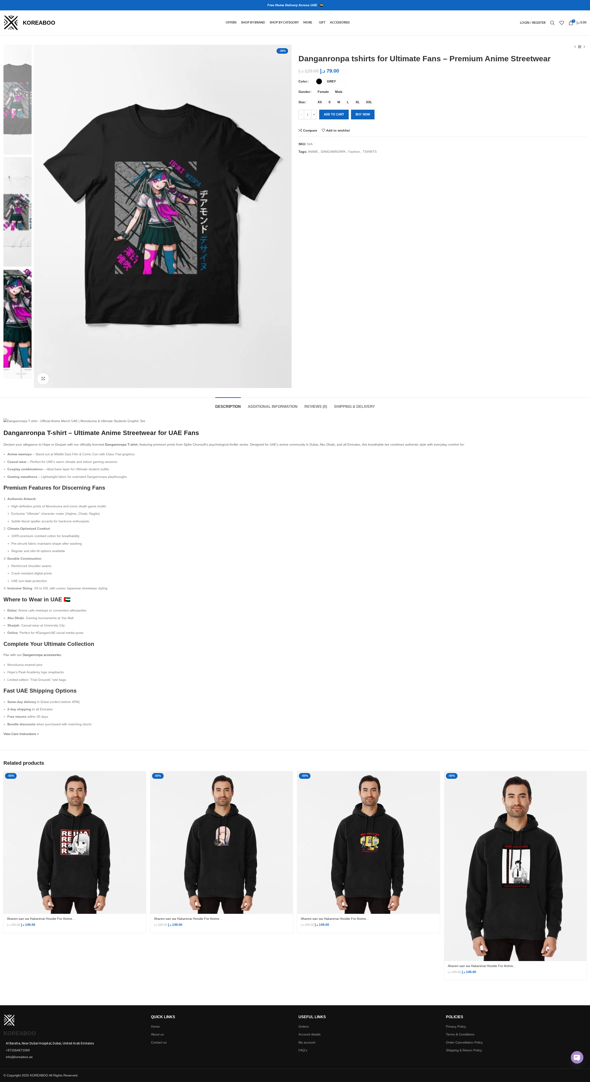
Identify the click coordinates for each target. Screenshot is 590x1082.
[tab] (228, 404)
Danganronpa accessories (42, 655)
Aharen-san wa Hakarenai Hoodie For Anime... (41, 918)
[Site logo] (10, 22)
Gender (304, 92)
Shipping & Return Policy (464, 1050)
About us (157, 1034)
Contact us (159, 1042)
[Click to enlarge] (43, 379)
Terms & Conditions (460, 1034)
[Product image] (74, 843)
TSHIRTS (370, 151)
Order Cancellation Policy (464, 1042)
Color (302, 81)
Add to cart (334, 114)
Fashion (354, 151)
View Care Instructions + (21, 734)
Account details (309, 1034)
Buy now (363, 114)
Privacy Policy (456, 1026)
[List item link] (73, 1050)
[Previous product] (575, 47)
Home (155, 1026)
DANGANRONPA (333, 151)
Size (301, 102)
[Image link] (9, 1020)
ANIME (313, 151)
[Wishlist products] (561, 22)
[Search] (552, 22)
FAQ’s (302, 1050)
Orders (303, 1026)
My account (306, 1042)
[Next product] (584, 47)
